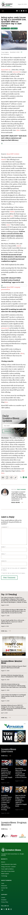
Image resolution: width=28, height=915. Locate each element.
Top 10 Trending (9, 594)
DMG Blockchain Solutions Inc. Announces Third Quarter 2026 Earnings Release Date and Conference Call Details (13, 685)
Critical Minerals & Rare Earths (8, 864)
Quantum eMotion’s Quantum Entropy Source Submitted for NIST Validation (12, 676)
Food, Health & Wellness (7, 869)
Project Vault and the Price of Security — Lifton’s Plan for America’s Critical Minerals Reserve (13, 621)
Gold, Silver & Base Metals (8, 871)
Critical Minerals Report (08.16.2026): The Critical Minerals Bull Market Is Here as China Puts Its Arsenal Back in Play (13, 611)
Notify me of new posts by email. (14, 573)
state (8, 225)
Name (3, 547)
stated (3, 159)
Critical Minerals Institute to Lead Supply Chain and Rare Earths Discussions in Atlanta (13, 696)
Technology (14, 28)
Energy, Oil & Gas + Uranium (8, 866)
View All (4, 631)
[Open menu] (2, 10)
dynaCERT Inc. (6, 70)
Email (3, 554)
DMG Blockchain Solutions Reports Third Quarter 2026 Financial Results (13, 667)
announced (16, 72)
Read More (15, 502)
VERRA (12, 212)
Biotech (3, 862)
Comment (5, 527)
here (11, 216)
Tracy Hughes (21, 489)
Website (3, 561)
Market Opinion (5, 28)
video (18, 130)
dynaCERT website (13, 154)
